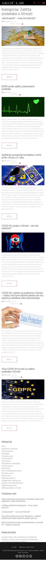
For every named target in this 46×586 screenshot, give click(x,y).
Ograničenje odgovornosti (26, 547)
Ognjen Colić (15, 304)
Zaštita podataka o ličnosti (11, 488)
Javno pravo (6, 461)
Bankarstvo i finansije (9, 449)
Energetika (6, 454)
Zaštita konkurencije (9, 485)
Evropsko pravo (7, 456)
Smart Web (24, 552)
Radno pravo (6, 476)
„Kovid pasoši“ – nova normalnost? (19, 18)
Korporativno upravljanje (11, 463)
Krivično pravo (7, 466)
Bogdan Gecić (16, 377)
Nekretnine (6, 468)
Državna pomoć (7, 451)
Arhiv (4, 446)
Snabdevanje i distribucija (11, 480)
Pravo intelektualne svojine (12, 471)
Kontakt (14, 547)
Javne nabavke (7, 458)
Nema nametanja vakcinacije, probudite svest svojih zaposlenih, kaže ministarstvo (23, 500)
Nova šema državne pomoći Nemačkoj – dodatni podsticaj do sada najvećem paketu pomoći (21, 517)
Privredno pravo (8, 473)
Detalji (9, 77)
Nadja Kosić (15, 95)
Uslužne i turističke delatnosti (12, 483)
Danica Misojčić (16, 24)
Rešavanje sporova (9, 478)
